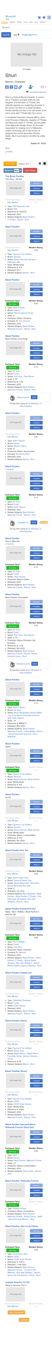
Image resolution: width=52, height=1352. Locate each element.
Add (16, 34)
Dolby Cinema (30, 1216)
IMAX (40, 1216)
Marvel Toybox (20, 446)
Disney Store (24, 454)
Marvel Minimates (21, 883)
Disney (16, 443)
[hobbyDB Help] (44, 17)
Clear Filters (30, 170)
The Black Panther (14, 176)
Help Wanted (12, 202)
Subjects (12, 22)
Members (43, 22)
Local (36, 22)
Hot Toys (17, 710)
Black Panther (12, 226)
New (5, 34)
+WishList (36, 193)
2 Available (36, 348)
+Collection (36, 188)
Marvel (20, 219)
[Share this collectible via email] (15, 87)
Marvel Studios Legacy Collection (21, 965)
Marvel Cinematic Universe (20, 734)
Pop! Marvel (29, 376)
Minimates (35, 883)
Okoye (32, 1275)
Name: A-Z (24, 163)
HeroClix (17, 256)
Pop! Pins (18, 947)
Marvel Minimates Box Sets (18, 885)
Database (4, 22)
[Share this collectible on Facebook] (7, 87)
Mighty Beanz (20, 1053)
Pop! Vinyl (18, 376)
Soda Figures (19, 507)
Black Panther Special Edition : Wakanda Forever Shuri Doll (21, 1126)
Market (19, 22)
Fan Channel (24, 321)
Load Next (24, 1320)
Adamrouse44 (23, 397)
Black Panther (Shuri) (16, 1020)
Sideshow (11, 736)
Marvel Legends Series (23, 313)
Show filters (10, 163)
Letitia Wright (29, 731)
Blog (31, 22)
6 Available (36, 606)
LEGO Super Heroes (22, 1104)
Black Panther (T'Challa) (26, 896)
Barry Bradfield (29, 893)
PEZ (15, 209)
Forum (26, 22)
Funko (16, 373)
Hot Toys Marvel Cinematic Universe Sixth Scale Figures (23, 716)
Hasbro (17, 310)
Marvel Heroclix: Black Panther (27, 779)
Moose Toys (19, 1050)
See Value (12, 304)
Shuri (27, 219)
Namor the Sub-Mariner (19, 1219)
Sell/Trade (36, 183)
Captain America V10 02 (17, 1282)
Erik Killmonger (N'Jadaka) (24, 897)
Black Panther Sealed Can (18, 972)
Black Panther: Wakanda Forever (21, 327)
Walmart (22, 952)
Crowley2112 (22, 522)
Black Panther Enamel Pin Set (20, 908)
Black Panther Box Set (16, 850)
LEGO (16, 1101)
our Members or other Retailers (30, 404)
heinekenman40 (23, 663)
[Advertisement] (26, 6)
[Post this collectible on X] (11, 87)
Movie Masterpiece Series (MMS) (28, 712)
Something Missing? (38, 92)
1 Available (36, 478)
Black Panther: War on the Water (21, 1226)
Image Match (29, 34)
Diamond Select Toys (22, 880)
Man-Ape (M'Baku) (24, 963)
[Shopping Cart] (39, 17)
